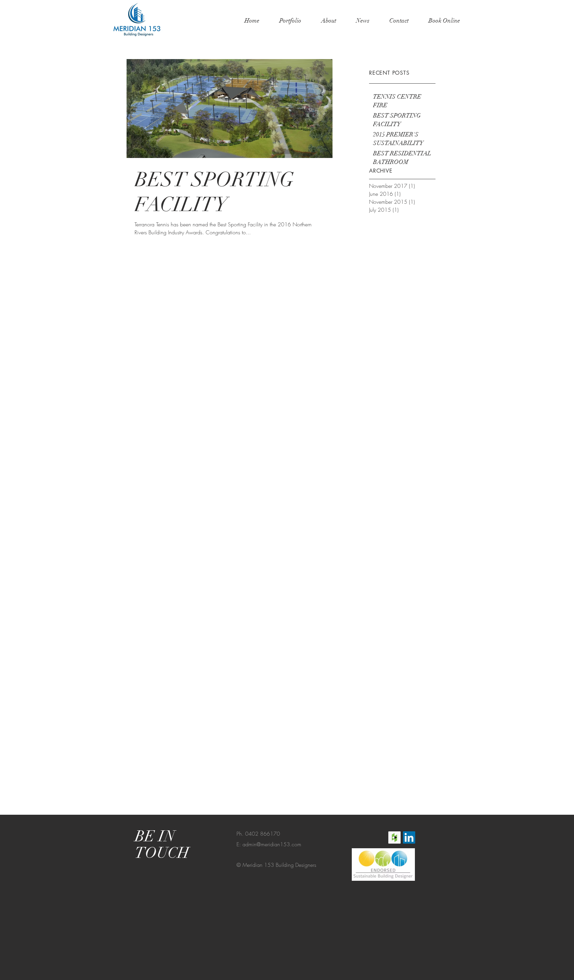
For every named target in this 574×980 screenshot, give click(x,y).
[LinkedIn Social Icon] (409, 837)
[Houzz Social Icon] (394, 837)
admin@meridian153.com (271, 844)
